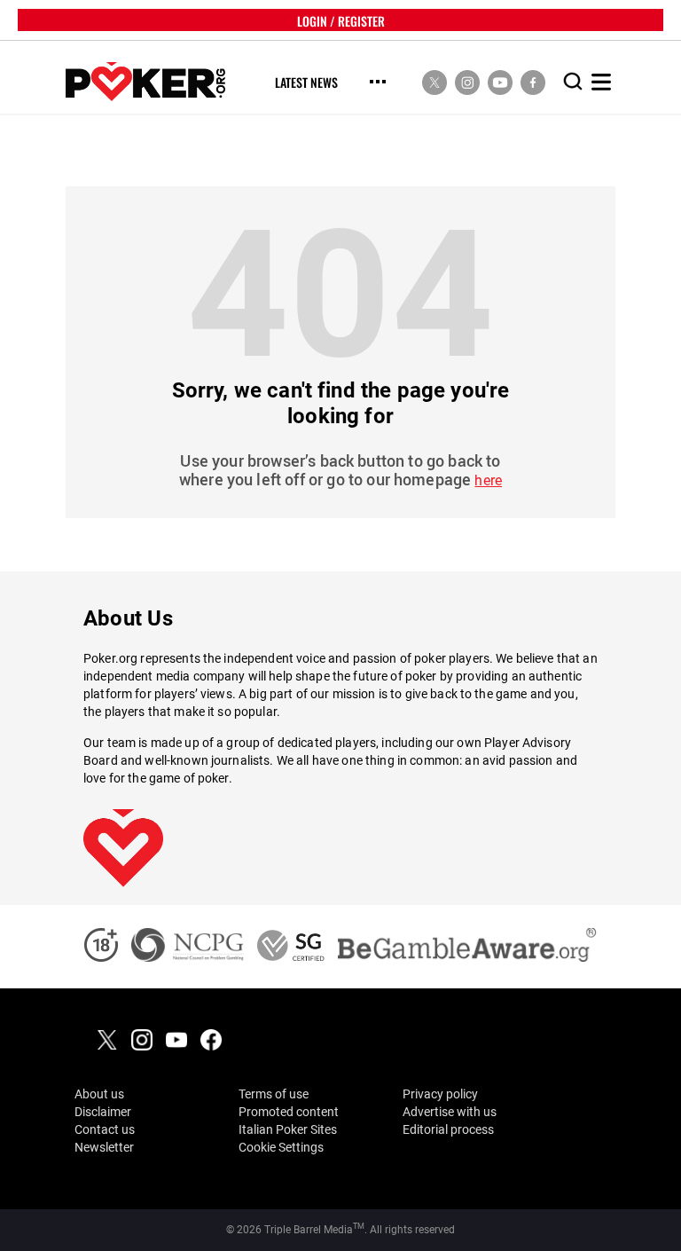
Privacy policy (440, 1094)
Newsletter (104, 1147)
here (488, 480)
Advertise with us (450, 1112)
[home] (145, 82)
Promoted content (289, 1112)
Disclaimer (102, 1112)
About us (99, 1094)
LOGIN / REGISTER (341, 20)
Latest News (306, 83)
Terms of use (274, 1094)
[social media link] (434, 81)
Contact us (104, 1129)
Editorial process (448, 1129)
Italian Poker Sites (288, 1129)
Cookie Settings (281, 1147)
